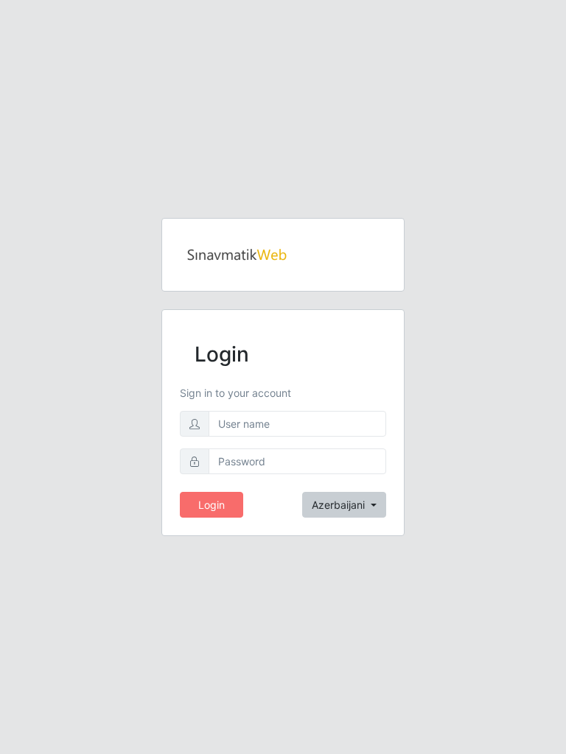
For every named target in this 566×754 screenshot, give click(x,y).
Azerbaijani (340, 504)
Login (211, 504)
